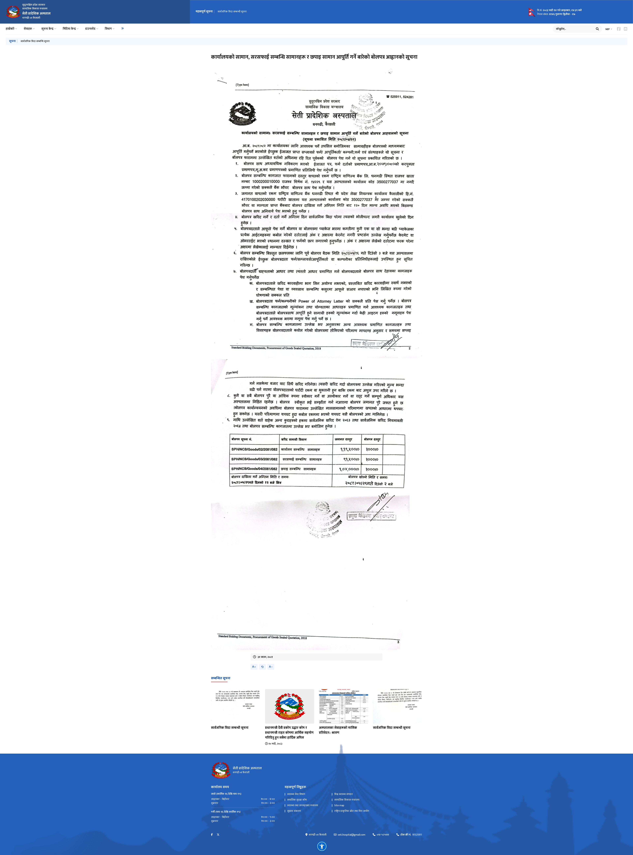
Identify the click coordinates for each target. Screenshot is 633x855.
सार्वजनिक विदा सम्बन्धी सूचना (232, 11)
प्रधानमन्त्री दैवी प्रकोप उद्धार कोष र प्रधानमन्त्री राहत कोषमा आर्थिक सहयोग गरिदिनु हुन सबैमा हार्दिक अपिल (289, 732)
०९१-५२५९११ (383, 835)
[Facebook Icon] (618, 29)
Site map (339, 805)
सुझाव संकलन (294, 811)
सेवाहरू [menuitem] (28, 29)
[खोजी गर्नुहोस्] (597, 28)
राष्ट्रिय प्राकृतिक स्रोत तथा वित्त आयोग (351, 811)
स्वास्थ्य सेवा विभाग (296, 794)
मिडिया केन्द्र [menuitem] (69, 29)
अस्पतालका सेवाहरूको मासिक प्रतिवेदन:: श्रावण (338, 730)
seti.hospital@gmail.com (351, 835)
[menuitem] (122, 28)
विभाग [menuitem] (108, 29)
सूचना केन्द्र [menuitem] (47, 29)
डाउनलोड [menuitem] (90, 29)
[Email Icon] (625, 29)
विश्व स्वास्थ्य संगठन (343, 794)
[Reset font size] (262, 667)
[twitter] (218, 835)
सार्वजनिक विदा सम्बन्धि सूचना (35, 41)
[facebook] (212, 835)
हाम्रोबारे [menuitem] (10, 29)
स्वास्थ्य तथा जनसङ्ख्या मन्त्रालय (302, 805)
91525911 (411, 835)
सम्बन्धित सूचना (220, 678)
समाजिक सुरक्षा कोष (297, 800)
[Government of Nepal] (13, 11)
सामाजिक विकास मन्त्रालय (346, 800)
